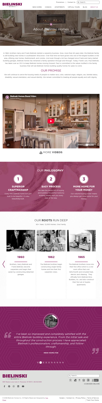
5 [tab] (49, 362)
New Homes (37, 7)
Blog (85, 7)
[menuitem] (37, 7)
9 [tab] (60, 362)
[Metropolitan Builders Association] (79, 380)
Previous (3, 264)
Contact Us (71, 2)
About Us (94, 7)
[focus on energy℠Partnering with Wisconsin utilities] (70, 380)
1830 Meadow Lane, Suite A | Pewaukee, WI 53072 (17, 382)
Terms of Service (93, 398)
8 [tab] (57, 362)
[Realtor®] (88, 380)
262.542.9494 (38, 382)
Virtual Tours (74, 7)
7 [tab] (54, 362)
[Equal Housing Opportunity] (83, 380)
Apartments (60, 7)
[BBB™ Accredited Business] (95, 380)
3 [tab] (43, 362)
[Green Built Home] (75, 380)
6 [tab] (51, 362)
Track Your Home (93, 400)
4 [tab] (46, 362)
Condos (48, 7)
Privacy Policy (80, 398)
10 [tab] (63, 362)
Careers (62, 398)
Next (98, 264)
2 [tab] (40, 362)
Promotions (60, 2)
